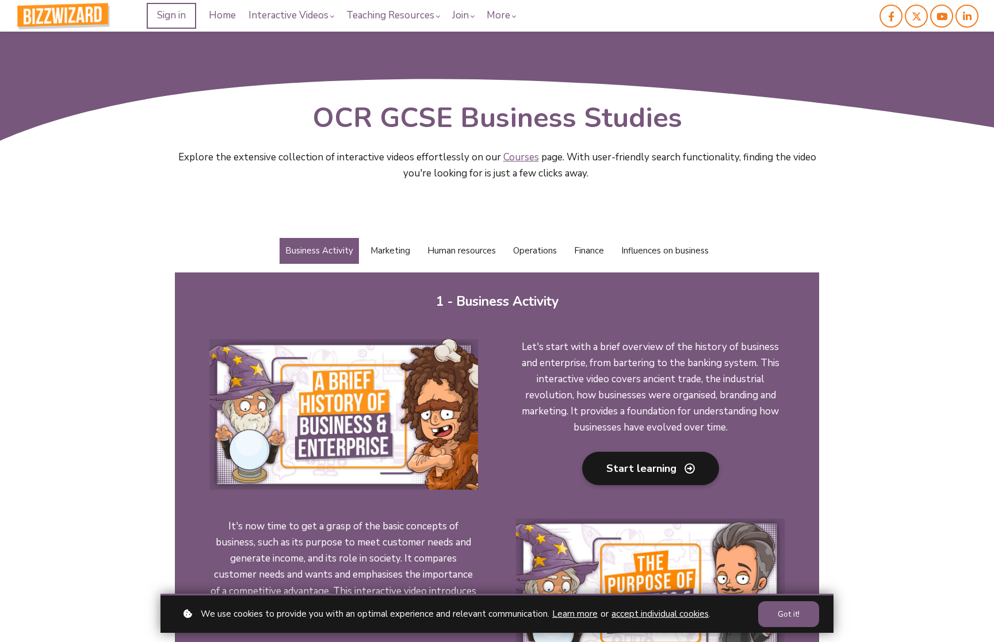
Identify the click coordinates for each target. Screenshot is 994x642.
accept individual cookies (660, 614)
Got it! (789, 614)
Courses (521, 157)
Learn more (575, 614)
